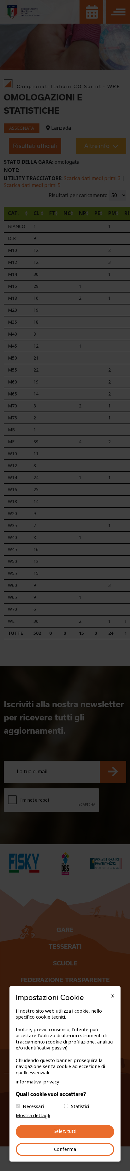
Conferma (65, 1149)
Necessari (33, 1106)
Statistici (80, 1106)
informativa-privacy (37, 1081)
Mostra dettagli (33, 1115)
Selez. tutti (65, 1131)
